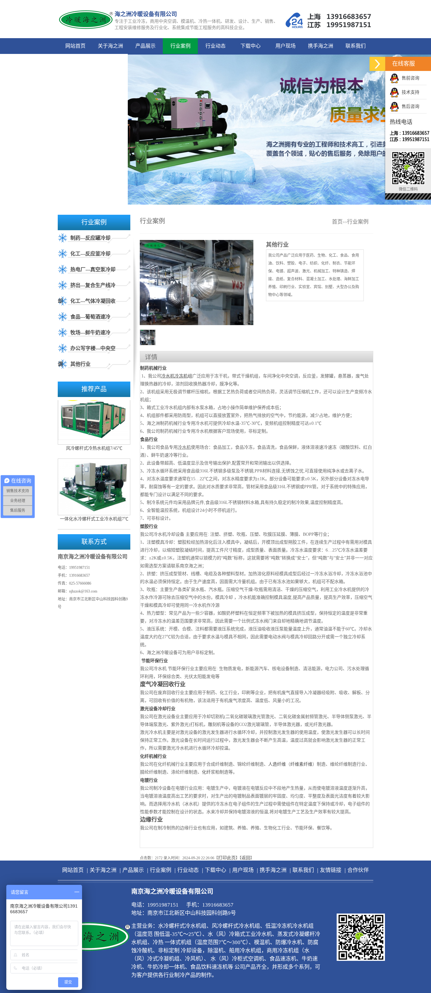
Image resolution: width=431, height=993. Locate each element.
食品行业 (149, 439)
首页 (337, 222)
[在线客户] (377, 64)
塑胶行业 (149, 526)
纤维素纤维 (301, 764)
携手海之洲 (320, 46)
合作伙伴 (110, 61)
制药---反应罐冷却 (90, 238)
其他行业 (80, 364)
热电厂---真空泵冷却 (92, 269)
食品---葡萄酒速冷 (90, 316)
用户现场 (285, 46)
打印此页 (227, 858)
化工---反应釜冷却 (90, 253)
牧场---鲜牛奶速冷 (90, 332)
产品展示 (145, 46)
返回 (245, 858)
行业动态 (215, 46)
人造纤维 (277, 764)
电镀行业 (149, 780)
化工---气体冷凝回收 (92, 301)
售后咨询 (409, 106)
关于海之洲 (110, 46)
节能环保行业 (154, 660)
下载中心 (250, 46)
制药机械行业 (153, 368)
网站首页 (75, 46)
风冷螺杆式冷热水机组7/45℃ (94, 437)
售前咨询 (409, 78)
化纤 (206, 772)
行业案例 (180, 46)
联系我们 (355, 46)
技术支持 (409, 92)
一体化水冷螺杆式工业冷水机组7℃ (94, 508)
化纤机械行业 (153, 756)
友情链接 (75, 61)
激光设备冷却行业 (157, 708)
